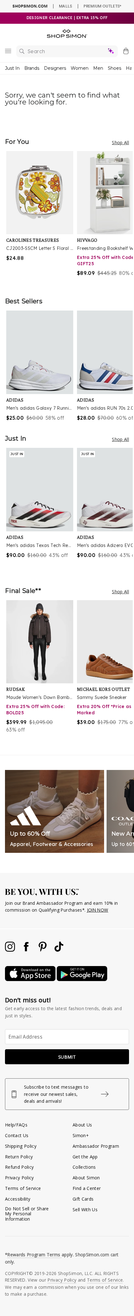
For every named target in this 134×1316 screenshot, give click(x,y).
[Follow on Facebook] (26, 950)
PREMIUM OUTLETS (102, 6)
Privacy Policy (19, 1178)
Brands (31, 68)
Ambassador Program (96, 1146)
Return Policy (19, 1157)
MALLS (65, 6)
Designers (55, 68)
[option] (41, 218)
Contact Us (16, 1135)
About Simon (86, 1178)
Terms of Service (23, 1188)
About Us (82, 1125)
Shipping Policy (20, 1146)
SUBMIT (67, 1057)
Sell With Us (85, 1209)
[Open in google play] (82, 979)
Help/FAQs (16, 1125)
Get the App (85, 1157)
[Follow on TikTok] (59, 950)
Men (98, 68)
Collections (84, 1167)
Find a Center (87, 1188)
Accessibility (17, 1199)
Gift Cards (83, 1199)
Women (80, 68)
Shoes (114, 68)
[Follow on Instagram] (10, 950)
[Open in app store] (31, 979)
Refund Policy (19, 1167)
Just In (12, 68)
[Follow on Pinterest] (43, 950)
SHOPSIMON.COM (29, 6)
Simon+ (81, 1135)
